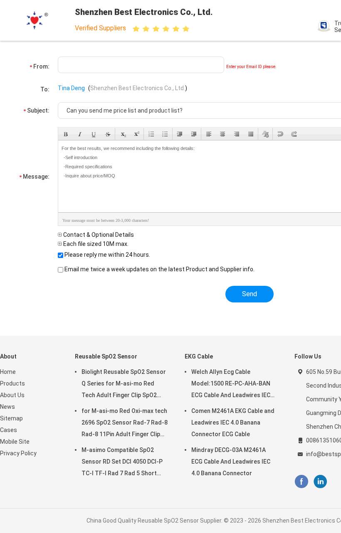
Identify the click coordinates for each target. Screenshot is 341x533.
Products (12, 383)
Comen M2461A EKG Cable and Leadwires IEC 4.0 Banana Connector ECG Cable (232, 422)
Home (8, 371)
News (7, 406)
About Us (12, 395)
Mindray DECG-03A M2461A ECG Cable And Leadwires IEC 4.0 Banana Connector (230, 462)
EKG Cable (199, 356)
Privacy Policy (18, 453)
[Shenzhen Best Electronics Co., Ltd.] (36, 20)
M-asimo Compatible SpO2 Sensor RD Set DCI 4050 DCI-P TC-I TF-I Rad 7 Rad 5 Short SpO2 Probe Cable (122, 463)
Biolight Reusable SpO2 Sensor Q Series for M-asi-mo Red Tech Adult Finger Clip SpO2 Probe (124, 384)
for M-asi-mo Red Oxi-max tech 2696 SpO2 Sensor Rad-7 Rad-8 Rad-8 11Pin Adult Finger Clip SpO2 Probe (125, 424)
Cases (8, 430)
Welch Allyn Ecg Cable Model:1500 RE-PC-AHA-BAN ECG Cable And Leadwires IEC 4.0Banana (230, 384)
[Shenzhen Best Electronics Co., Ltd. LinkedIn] (320, 481)
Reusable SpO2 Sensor (106, 356)
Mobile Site (15, 441)
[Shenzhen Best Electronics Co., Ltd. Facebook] (301, 481)
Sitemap (11, 418)
